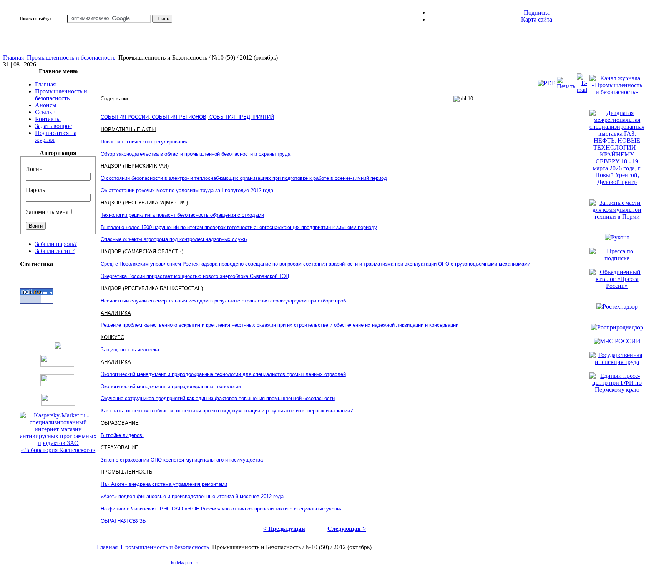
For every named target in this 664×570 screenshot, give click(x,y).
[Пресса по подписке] (616, 258)
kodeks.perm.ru (185, 562)
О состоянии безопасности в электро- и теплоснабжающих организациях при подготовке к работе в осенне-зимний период (244, 178)
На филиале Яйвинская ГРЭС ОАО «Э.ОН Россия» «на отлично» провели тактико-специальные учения (221, 509)
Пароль (35, 190)
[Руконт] (617, 237)
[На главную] (332, 41)
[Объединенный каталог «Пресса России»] (616, 286)
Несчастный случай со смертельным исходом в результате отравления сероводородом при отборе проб (223, 301)
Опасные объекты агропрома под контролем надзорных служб (174, 239)
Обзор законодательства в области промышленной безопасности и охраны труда (195, 154)
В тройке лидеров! (122, 435)
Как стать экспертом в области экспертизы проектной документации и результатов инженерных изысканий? (227, 411)
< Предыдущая (284, 528)
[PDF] (546, 83)
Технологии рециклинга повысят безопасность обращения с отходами (182, 215)
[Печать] (566, 86)
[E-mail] (582, 89)
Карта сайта (536, 19)
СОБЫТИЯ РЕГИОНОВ (179, 117)
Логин (34, 169)
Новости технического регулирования (144, 142)
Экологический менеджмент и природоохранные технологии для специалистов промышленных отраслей (223, 374)
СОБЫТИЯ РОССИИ (125, 117)
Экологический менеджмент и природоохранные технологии (171, 386)
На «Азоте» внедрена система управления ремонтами (164, 484)
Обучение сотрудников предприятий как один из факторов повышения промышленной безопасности (218, 398)
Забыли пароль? (56, 244)
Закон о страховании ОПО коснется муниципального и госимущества (182, 460)
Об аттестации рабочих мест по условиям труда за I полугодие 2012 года (187, 190)
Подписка (537, 12)
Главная (13, 57)
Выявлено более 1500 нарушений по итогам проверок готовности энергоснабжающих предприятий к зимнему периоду (239, 227)
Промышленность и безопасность (71, 57)
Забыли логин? (55, 251)
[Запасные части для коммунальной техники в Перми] (616, 216)
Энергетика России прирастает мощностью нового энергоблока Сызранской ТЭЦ (195, 276)
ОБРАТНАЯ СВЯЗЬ (123, 521)
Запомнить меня (47, 212)
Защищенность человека (130, 349)
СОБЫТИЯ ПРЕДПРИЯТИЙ (241, 117)
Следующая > (346, 528)
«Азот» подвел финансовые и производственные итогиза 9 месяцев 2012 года (192, 496)
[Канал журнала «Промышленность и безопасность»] (616, 92)
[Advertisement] (353, 562)
